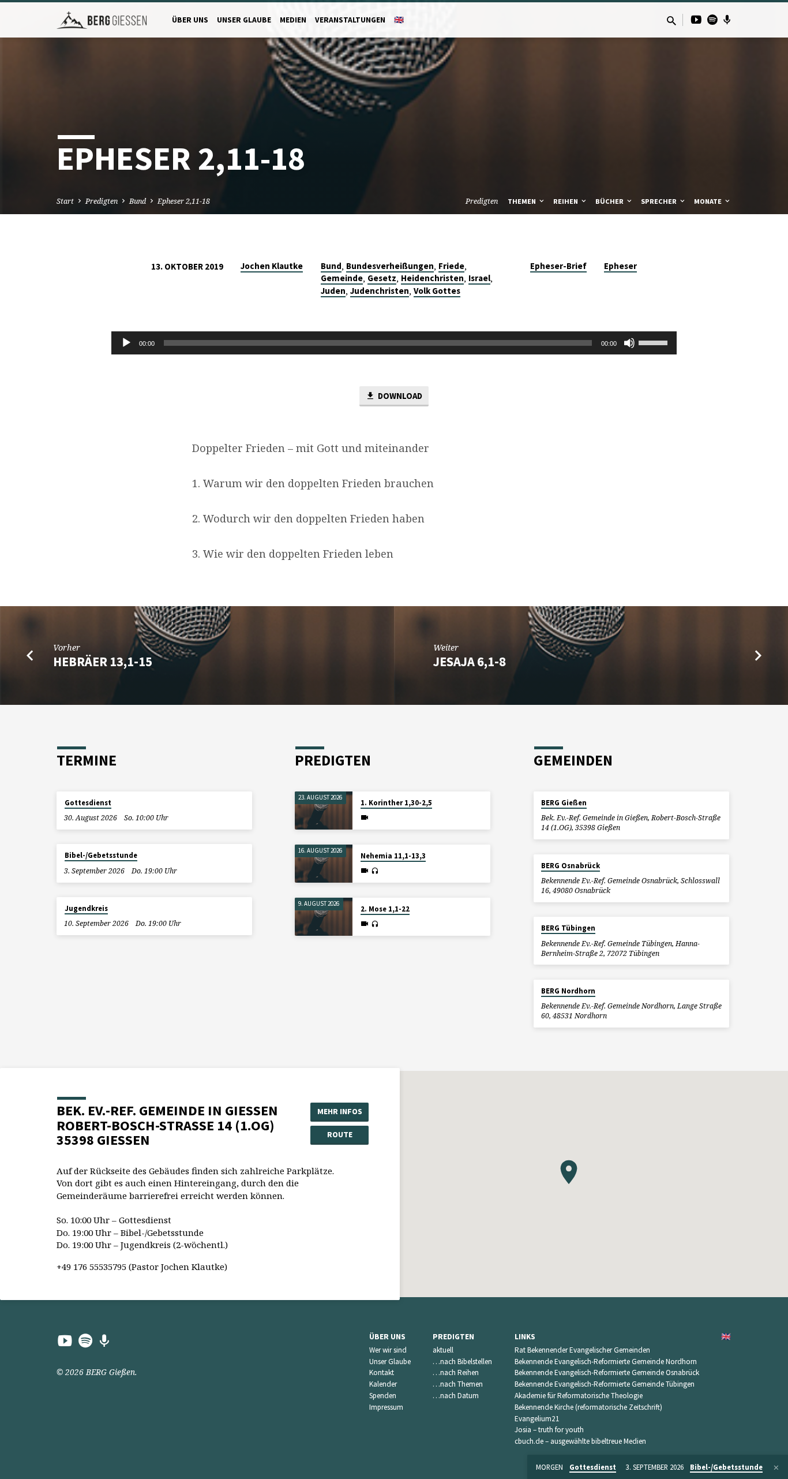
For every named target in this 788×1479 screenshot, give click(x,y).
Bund (137, 201)
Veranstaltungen (350, 20)
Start (65, 201)
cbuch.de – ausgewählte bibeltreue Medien (580, 1441)
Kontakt (381, 1372)
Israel (479, 277)
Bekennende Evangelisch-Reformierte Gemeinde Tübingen (605, 1384)
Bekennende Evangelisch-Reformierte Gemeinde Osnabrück (607, 1372)
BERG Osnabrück (570, 866)
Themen (523, 201)
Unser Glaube (244, 20)
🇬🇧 (399, 20)
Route (339, 1134)
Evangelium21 (537, 1419)
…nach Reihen (456, 1372)
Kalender (383, 1384)
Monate (708, 201)
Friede (451, 265)
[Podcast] (727, 20)
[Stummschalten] (629, 343)
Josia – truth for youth (549, 1430)
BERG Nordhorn (568, 991)
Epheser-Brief (558, 265)
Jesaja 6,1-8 (469, 661)
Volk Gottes (437, 290)
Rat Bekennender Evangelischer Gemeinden (582, 1350)
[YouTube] (696, 19)
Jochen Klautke (272, 265)
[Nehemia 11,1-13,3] (323, 864)
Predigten (101, 201)
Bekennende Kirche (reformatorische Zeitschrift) (588, 1407)
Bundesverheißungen (390, 265)
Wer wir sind (388, 1350)
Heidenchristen (432, 277)
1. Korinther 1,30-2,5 (396, 803)
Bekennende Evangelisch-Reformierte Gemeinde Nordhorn (606, 1361)
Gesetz (381, 277)
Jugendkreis (86, 908)
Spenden (382, 1395)
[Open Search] (671, 20)
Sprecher (659, 201)
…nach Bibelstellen (462, 1361)
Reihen (566, 201)
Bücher (610, 201)
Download (399, 395)
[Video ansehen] (364, 817)
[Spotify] (712, 19)
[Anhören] (374, 871)
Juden (333, 290)
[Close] (776, 1467)
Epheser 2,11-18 (183, 201)
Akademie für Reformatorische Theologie (579, 1395)
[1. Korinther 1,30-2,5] (323, 810)
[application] (394, 342)
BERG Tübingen (568, 928)
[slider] (655, 341)
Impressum (386, 1407)
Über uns (190, 20)
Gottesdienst (88, 803)
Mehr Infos (339, 1111)
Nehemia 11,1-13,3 (393, 856)
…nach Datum (456, 1395)
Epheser (620, 265)
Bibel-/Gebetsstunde (101, 855)
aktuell (443, 1350)
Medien (293, 20)
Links (525, 1337)
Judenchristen (379, 290)
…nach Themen (458, 1384)
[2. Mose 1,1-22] (323, 917)
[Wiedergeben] (126, 343)
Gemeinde (342, 277)
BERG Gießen (564, 803)
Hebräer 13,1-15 (102, 661)
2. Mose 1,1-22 (385, 909)
